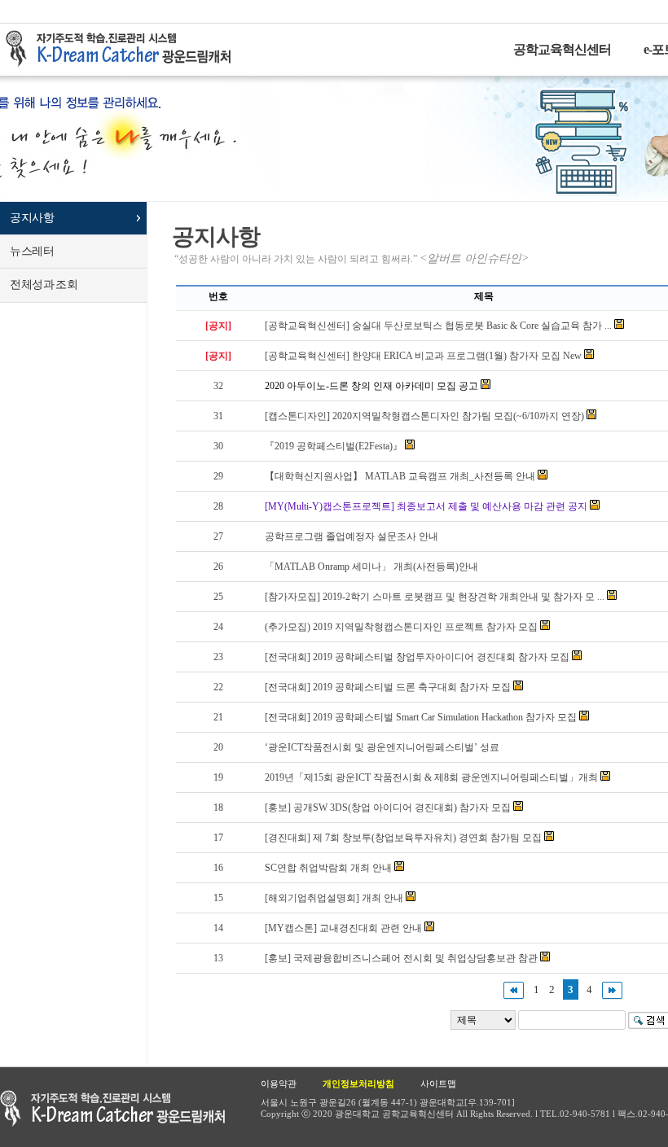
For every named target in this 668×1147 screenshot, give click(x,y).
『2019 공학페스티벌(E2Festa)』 (333, 446)
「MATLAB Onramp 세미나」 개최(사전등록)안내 (371, 566)
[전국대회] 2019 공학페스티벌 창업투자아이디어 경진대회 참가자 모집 (417, 657)
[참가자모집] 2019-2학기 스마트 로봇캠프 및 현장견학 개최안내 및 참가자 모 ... (434, 596)
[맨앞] (513, 989)
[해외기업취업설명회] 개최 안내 (334, 898)
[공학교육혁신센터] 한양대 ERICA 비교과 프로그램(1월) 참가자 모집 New (423, 355)
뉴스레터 (32, 251)
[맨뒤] (612, 989)
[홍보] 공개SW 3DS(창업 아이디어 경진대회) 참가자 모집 (388, 807)
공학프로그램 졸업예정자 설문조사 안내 (351, 536)
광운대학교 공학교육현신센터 (112, 1108)
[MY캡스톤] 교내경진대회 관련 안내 (343, 928)
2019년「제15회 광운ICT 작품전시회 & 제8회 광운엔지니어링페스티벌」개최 (431, 777)
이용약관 (279, 1083)
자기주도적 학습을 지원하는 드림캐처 (123, 49)
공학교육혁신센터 (562, 49)
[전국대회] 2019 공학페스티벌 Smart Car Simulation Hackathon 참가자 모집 (421, 717)
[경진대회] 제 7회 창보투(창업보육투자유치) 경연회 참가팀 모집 (403, 837)
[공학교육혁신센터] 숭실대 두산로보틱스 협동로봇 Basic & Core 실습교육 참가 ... (438, 325)
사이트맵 (438, 1083)
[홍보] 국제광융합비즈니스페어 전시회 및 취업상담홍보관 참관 (401, 958)
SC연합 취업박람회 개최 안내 (328, 867)
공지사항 (32, 218)
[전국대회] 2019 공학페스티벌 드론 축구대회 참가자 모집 (388, 687)
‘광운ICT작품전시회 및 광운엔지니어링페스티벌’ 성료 (382, 747)
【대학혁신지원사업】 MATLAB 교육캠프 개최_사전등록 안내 (400, 476)
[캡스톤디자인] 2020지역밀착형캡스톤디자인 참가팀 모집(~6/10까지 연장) (424, 416)
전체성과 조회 (43, 284)
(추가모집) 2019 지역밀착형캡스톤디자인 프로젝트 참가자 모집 (401, 627)
